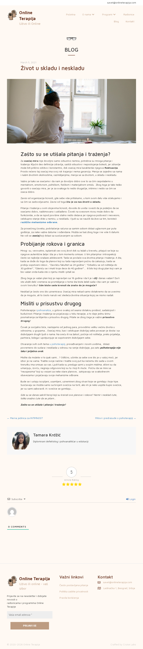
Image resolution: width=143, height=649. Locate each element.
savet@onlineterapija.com (121, 2)
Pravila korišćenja (69, 597)
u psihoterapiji (57, 343)
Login (132, 499)
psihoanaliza (44, 310)
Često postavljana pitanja (73, 585)
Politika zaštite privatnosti (73, 591)
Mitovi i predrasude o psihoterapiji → (115, 418)
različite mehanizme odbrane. (39, 222)
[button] (93, 14)
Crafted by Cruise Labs (123, 644)
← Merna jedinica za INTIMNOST (25, 418)
